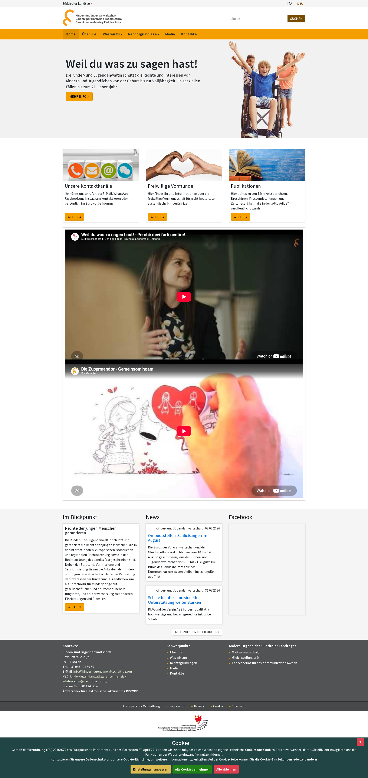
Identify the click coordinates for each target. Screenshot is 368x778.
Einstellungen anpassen (150, 769)
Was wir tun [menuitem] (112, 34)
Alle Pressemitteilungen (196, 632)
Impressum (177, 706)
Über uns (176, 652)
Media (174, 668)
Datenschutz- (96, 759)
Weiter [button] (73, 217)
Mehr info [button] (78, 96)
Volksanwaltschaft (245, 652)
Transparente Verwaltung (141, 706)
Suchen (296, 18)
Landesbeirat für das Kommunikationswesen (264, 663)
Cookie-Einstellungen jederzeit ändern (288, 759)
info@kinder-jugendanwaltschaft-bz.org (102, 671)
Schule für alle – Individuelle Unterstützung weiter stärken (174, 600)
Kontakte (177, 673)
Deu (300, 3)
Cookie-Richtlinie (136, 759)
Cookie (218, 706)
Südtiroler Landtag (77, 3)
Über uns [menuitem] (89, 34)
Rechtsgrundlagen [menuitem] (143, 34)
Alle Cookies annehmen (192, 769)
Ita (289, 3)
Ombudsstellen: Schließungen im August (177, 538)
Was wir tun (178, 657)
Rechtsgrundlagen (183, 663)
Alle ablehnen (226, 769)
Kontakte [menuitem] (189, 34)
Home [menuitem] (71, 34)
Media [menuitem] (170, 34)
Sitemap (238, 706)
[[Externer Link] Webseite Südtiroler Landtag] (184, 723)
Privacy (199, 706)
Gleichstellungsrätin (247, 657)
